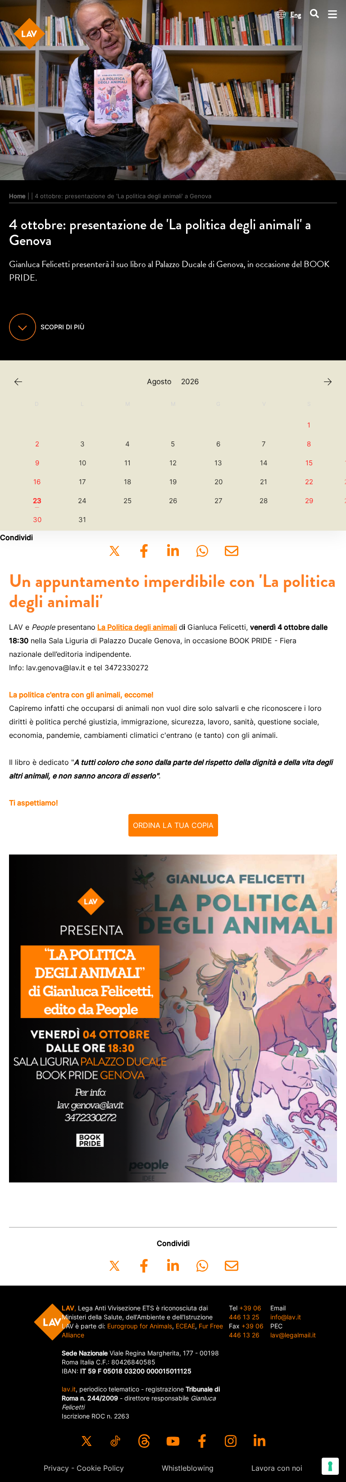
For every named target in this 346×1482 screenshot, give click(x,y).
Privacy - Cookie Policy (84, 1468)
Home (17, 196)
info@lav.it (285, 1317)
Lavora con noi (276, 1468)
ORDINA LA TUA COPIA (173, 825)
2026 (190, 381)
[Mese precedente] (18, 382)
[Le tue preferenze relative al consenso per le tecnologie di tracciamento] (330, 1466)
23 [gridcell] (37, 501)
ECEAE (185, 1326)
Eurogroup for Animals (139, 1326)
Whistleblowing (188, 1468)
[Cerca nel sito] (314, 14)
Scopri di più (62, 327)
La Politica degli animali (137, 627)
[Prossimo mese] (328, 382)
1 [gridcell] (308, 425)
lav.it (69, 1389)
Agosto (159, 381)
